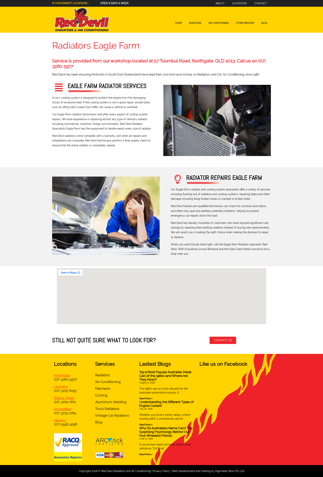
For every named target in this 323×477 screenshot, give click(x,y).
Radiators (195, 23)
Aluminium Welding (110, 402)
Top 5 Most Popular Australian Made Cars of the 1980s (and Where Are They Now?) (165, 375)
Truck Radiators (107, 409)
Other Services (245, 23)
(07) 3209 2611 (65, 402)
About (220, 3)
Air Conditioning (218, 23)
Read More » (146, 398)
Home (178, 23)
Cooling (101, 395)
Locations (239, 3)
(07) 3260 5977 (65, 379)
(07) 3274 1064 (65, 413)
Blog (264, 23)
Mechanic (103, 388)
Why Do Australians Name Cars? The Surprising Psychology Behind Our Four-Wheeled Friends (166, 431)
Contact (260, 3)
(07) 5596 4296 (65, 424)
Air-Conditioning (108, 382)
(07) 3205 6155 (65, 391)
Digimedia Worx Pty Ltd (229, 471)
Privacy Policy (161, 471)
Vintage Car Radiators (112, 415)
